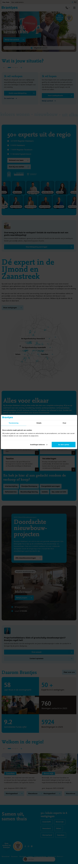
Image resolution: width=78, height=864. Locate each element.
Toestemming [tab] (13, 423)
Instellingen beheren (37, 444)
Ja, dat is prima (63, 444)
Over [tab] (64, 423)
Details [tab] (39, 423)
